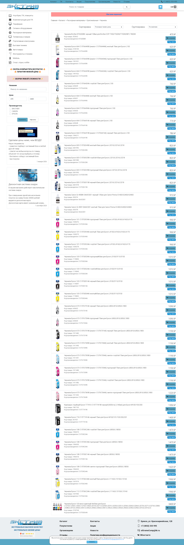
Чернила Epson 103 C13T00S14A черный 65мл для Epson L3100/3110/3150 (93, 281)
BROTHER (15, 109)
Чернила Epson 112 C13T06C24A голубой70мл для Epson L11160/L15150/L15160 (95, 491)
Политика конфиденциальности (105, 535)
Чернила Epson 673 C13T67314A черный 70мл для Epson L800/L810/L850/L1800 (95, 306)
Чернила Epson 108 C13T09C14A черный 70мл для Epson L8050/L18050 (92, 454)
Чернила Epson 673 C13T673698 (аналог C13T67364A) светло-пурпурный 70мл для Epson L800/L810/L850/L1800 (108, 393)
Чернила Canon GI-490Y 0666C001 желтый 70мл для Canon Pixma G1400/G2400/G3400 (98, 207)
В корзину (171, 38)
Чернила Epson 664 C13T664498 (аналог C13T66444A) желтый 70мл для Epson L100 (97, 46)
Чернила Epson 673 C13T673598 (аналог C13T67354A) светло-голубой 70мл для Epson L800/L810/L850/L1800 (107, 355)
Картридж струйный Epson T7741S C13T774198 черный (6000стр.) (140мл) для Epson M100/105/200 (103, 405)
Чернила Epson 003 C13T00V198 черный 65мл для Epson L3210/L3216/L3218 (94, 182)
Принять (92, 542)
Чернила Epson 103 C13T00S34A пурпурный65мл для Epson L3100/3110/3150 (94, 257)
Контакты (69, 2)
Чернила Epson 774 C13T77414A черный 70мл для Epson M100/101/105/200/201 (95, 417)
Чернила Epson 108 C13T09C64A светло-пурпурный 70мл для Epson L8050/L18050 (96, 467)
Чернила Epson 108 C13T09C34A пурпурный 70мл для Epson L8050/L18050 (93, 442)
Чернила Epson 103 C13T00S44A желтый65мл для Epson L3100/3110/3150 (93, 294)
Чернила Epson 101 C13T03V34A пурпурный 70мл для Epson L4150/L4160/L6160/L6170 (98, 219)
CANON (15, 111)
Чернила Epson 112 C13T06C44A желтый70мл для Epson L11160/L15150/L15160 (95, 479)
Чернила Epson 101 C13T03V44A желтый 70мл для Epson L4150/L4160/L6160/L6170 (97, 232)
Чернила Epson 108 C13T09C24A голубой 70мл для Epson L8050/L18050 (92, 430)
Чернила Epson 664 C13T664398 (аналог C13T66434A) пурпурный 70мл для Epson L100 (98, 59)
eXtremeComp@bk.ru (150, 530)
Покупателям (90, 2)
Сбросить (33, 119)
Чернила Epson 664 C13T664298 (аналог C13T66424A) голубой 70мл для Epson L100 (97, 71)
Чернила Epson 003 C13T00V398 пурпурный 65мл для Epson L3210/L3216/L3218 (95, 170)
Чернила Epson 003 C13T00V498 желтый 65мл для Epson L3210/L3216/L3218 (94, 145)
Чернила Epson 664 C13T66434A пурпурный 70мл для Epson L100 (89, 108)
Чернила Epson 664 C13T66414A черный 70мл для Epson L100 (88, 121)
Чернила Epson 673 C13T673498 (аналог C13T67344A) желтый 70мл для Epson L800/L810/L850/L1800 (104, 343)
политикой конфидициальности (112, 539)
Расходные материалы (76, 20)
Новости (116, 2)
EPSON (14, 114)
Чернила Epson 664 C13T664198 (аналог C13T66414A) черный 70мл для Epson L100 (97, 133)
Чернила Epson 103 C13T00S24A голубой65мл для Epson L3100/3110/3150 (93, 269)
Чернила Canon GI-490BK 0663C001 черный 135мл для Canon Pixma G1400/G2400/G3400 (99, 195)
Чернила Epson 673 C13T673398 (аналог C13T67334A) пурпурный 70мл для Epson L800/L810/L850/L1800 (105, 368)
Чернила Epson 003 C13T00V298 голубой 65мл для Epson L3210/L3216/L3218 (94, 158)
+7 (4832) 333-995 (170, 2)
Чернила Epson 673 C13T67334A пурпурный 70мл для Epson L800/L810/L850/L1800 (96, 318)
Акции (79, 2)
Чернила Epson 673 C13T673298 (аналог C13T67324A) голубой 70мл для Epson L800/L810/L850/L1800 (104, 380)
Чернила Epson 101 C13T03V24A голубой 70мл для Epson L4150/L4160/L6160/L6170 (97, 244)
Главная (54, 20)
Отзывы (127, 2)
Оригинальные (92, 20)
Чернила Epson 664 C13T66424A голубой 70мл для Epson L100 (88, 83)
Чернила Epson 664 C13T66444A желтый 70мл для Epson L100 (88, 96)
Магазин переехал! (114, 14)
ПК (61, 2)
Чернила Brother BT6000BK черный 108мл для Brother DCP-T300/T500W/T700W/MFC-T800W (100, 34)
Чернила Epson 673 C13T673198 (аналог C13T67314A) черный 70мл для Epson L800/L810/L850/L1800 (104, 331)
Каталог (53, 2)
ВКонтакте (145, 535)
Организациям (104, 2)
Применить (22, 119)
